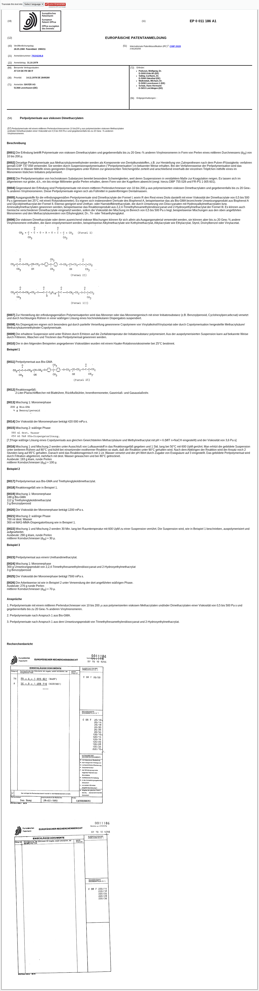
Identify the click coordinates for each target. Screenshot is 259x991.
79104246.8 (37, 56)
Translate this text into (12, 4)
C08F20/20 (175, 46)
